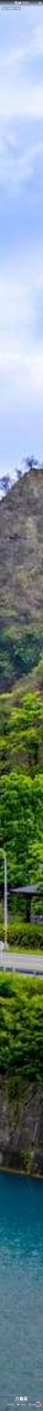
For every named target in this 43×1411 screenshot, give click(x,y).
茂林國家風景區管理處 (21, 2)
